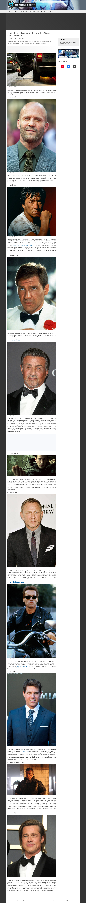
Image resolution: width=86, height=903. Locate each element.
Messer (35, 579)
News (9, 11)
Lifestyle (24, 11)
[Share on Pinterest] (62, 66)
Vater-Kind (54, 11)
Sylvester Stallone (15, 340)
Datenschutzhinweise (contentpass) (34, 900)
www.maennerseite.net (73, 900)
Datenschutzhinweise (22, 900)
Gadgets (32, 11)
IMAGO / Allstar (12, 658)
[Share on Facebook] (68, 66)
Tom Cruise (26, 751)
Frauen (16, 11)
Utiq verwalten (55, 900)
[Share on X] (74, 66)
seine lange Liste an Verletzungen (22, 245)
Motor (39, 11)
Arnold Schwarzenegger (17, 582)
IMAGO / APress (13, 172)
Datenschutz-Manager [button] (47, 900)
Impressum (62, 900)
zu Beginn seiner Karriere (23, 666)
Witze (46, 11)
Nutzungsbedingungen (12, 900)
